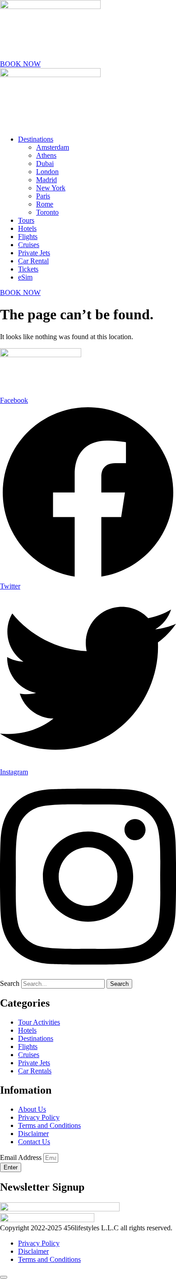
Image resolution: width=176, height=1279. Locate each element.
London (47, 171)
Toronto (47, 212)
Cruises (28, 244)
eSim (25, 277)
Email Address (21, 1157)
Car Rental (33, 261)
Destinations (35, 139)
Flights (27, 236)
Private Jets (34, 253)
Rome (44, 204)
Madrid (46, 180)
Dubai (45, 163)
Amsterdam (52, 147)
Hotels (27, 228)
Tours (26, 220)
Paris (43, 196)
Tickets (28, 269)
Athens (46, 155)
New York (50, 188)
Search (9, 983)
